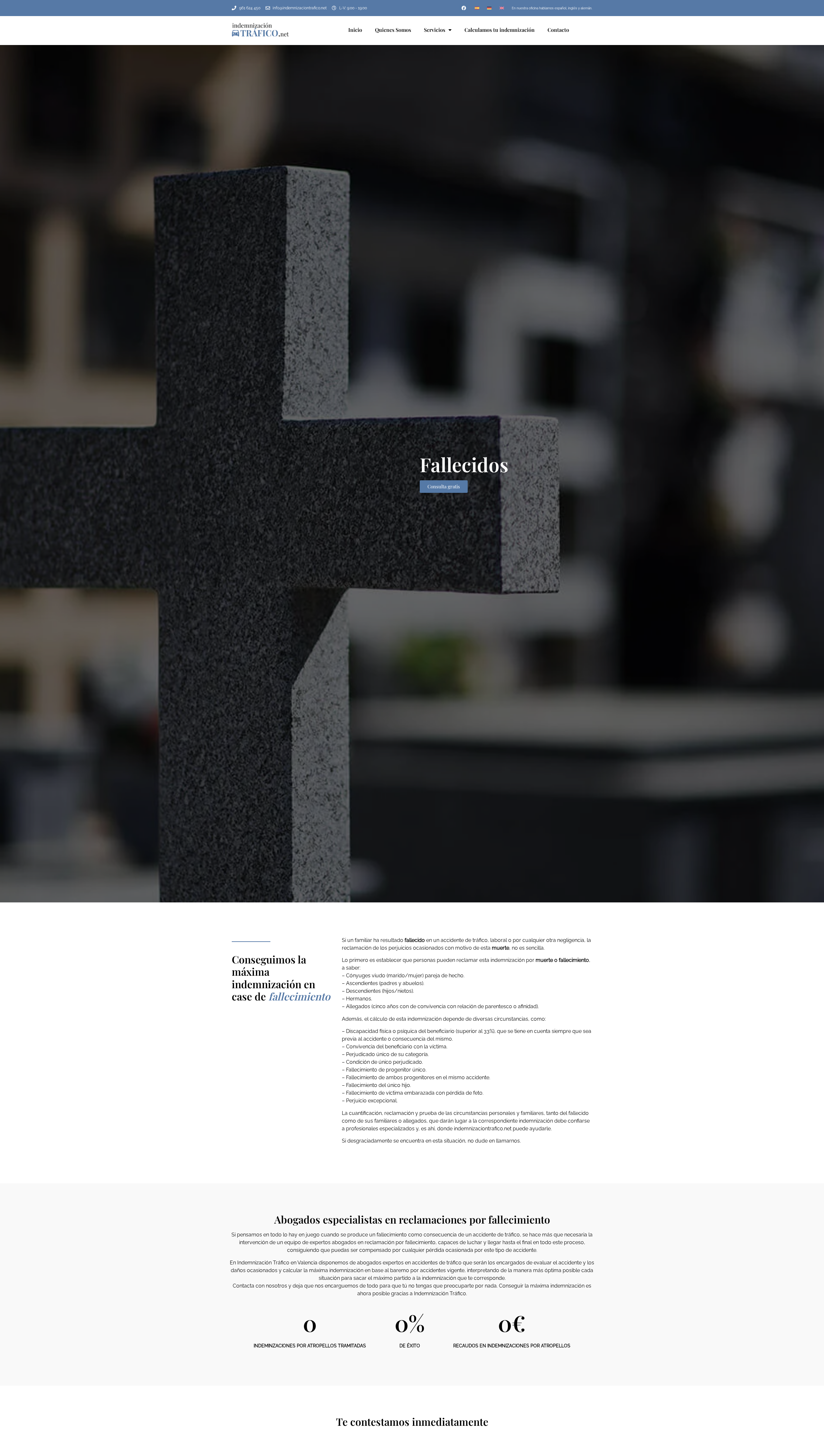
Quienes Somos (393, 29)
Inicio (355, 29)
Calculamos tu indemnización (499, 29)
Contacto (558, 29)
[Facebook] (463, 8)
